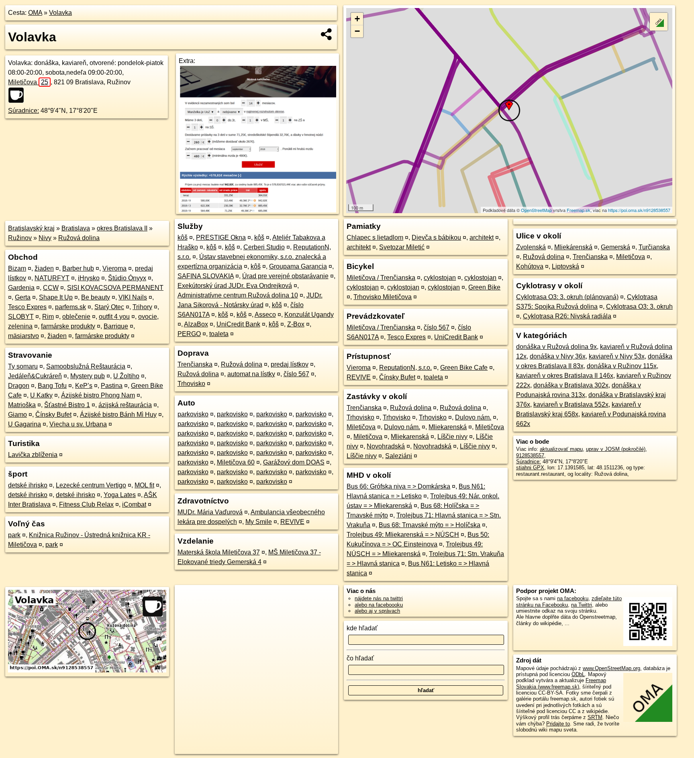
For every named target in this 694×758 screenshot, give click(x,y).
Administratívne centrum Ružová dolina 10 (238, 295)
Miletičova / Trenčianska (381, 277)
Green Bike (484, 287)
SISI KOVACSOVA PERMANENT (115, 287)
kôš (183, 237)
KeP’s (83, 385)
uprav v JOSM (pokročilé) (615, 449)
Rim (48, 316)
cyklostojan (440, 277)
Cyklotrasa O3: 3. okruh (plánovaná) (567, 296)
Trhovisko (191, 383)
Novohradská (386, 446)
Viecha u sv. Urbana (78, 424)
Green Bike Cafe (464, 367)
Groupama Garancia (298, 266)
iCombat (134, 504)
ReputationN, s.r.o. (405, 367)
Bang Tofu (52, 385)
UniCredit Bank (238, 324)
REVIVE (292, 521)
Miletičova (28, 82)
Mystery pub (87, 376)
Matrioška (22, 404)
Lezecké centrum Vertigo (91, 485)
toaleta (219, 333)
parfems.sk (70, 307)
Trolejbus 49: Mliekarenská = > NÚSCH (403, 534)
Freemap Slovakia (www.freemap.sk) (561, 683)
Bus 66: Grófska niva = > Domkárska (398, 486)
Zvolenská (531, 247)
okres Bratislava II (122, 228)
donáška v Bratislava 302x (570, 385)
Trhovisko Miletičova (382, 296)
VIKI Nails (132, 297)
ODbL (578, 674)
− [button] (357, 31)
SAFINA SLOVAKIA (206, 276)
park (14, 535)
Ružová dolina (79, 237)
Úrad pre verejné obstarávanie (285, 276)
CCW (51, 287)
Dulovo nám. (473, 417)
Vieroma (114, 268)
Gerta (23, 297)
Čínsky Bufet (53, 414)
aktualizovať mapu (561, 449)
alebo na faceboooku (379, 605)
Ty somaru (23, 366)
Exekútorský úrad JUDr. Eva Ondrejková (235, 285)
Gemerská (615, 247)
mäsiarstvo (23, 335)
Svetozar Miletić (402, 247)
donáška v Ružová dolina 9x (556, 346)
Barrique (116, 326)
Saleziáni (398, 455)
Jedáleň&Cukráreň (35, 376)
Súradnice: (23, 110)
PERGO (189, 333)
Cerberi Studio (264, 247)
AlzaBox (196, 324)
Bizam (17, 268)
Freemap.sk (578, 210)
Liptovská (565, 266)
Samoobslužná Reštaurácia (85, 366)
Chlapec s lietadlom (375, 237)
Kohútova (529, 266)
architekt (481, 237)
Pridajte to (558, 724)
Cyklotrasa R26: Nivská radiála (567, 316)
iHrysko (89, 278)
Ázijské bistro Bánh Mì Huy (118, 414)
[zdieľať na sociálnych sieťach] (327, 34)
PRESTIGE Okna (221, 237)
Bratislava (75, 228)
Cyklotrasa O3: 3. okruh (639, 306)
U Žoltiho (126, 376)
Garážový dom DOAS (294, 462)
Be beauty (95, 297)
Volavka (60, 12)
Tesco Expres (27, 307)
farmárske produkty (68, 326)
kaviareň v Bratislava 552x (570, 404)
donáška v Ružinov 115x (622, 366)
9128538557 (530, 455)
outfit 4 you (114, 316)
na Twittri (581, 605)
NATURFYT (52, 278)
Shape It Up (56, 297)
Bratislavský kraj (31, 228)
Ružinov (20, 237)
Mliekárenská (573, 247)
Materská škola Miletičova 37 (219, 552)
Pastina (111, 385)
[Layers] (658, 22)
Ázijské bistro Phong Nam (98, 395)
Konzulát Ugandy (309, 314)
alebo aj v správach (377, 611)
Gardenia (21, 287)
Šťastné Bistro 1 (67, 404)
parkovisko (193, 414)
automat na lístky (251, 374)
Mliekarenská (448, 427)
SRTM (595, 717)
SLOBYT (21, 316)
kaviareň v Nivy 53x (617, 356)
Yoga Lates (120, 494)
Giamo (17, 414)
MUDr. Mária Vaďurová (210, 512)
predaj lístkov (289, 364)
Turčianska (654, 247)
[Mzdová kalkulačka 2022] (257, 210)
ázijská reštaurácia (125, 404)
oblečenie (76, 316)
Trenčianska (195, 364)
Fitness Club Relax (86, 504)
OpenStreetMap (536, 210)
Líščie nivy (452, 436)
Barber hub (78, 268)
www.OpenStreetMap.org (611, 668)
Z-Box (295, 324)
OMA (35, 12)
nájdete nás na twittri (379, 598)
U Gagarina (24, 424)
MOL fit (144, 485)
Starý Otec (109, 307)
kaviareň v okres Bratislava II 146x (564, 375)
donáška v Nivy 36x (558, 356)
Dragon (18, 385)
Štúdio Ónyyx (127, 278)
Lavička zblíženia (32, 454)
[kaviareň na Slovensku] (18, 95)
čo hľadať (360, 658)
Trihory (142, 307)
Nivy (45, 237)
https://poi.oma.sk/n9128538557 (639, 210)
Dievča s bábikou (436, 237)
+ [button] (357, 19)
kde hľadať (362, 628)
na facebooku (572, 598)
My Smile (258, 521)
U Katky (41, 395)
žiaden (44, 268)
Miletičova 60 (236, 462)
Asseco (265, 314)
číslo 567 (296, 374)
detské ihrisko (27, 485)
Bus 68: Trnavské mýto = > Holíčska (429, 525)
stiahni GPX (530, 468)
